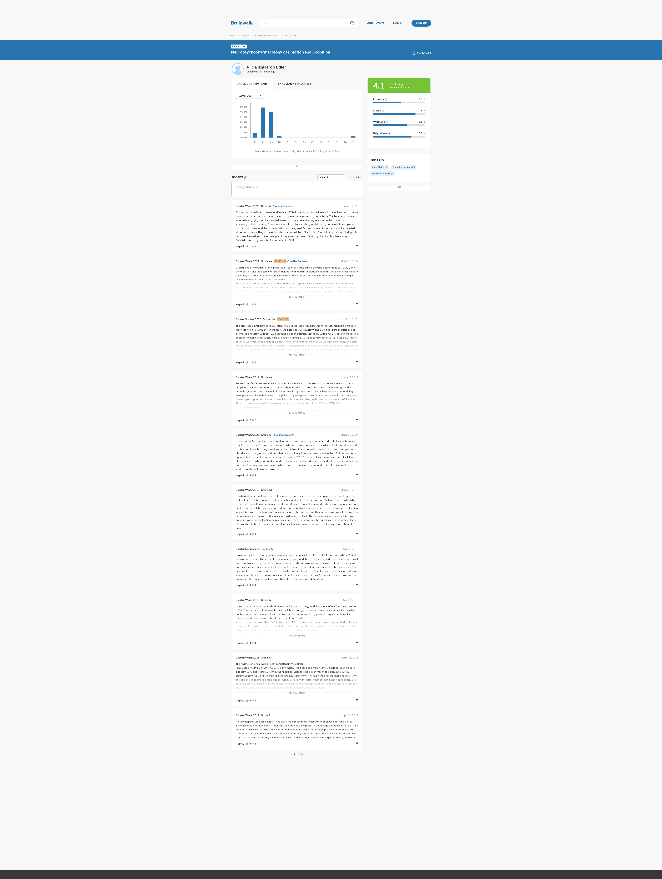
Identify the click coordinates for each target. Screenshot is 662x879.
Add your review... (248, 187)
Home (232, 35)
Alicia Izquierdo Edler (266, 35)
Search (245, 35)
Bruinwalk (242, 23)
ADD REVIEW (375, 23)
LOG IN (397, 23)
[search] (305, 23)
